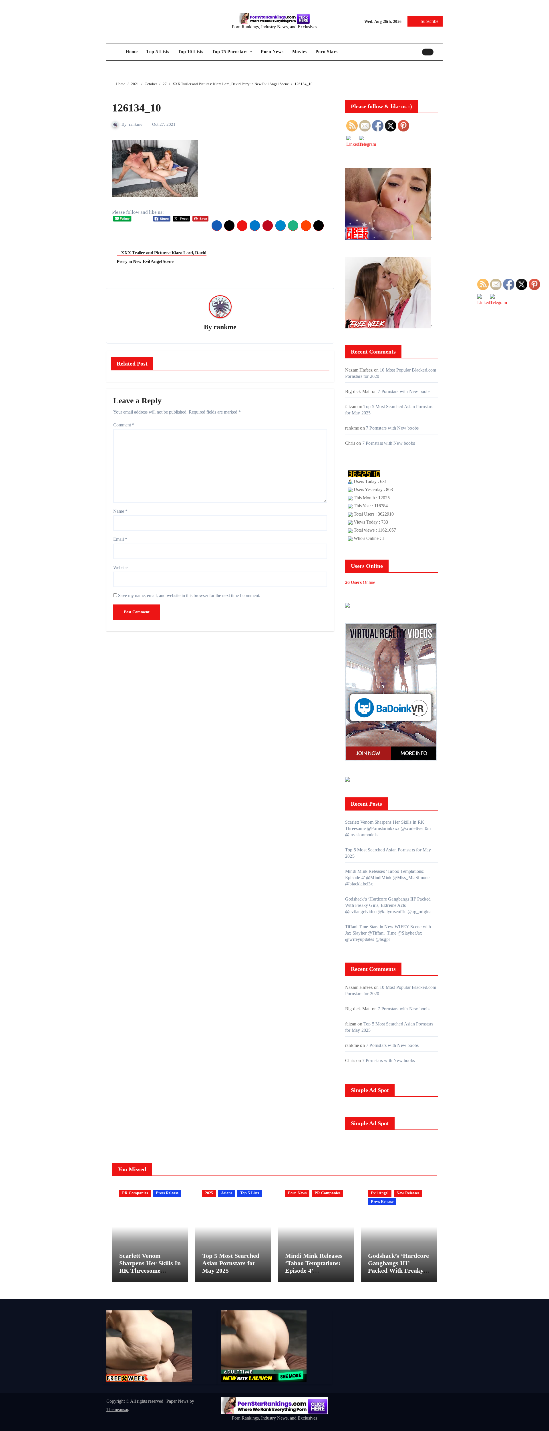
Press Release (167, 1193)
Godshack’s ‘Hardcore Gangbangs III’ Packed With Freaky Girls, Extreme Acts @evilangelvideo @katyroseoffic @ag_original (389, 905)
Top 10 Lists (190, 51)
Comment (123, 424)
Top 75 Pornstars (230, 51)
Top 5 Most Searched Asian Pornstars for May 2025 (230, 1263)
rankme (135, 124)
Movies (299, 51)
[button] (439, 52)
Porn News (272, 51)
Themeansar (117, 1409)
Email (120, 539)
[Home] (114, 52)
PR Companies (135, 1193)
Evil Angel (380, 1193)
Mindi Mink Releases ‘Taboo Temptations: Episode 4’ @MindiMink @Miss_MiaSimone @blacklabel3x (387, 877)
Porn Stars (326, 51)
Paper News (177, 1401)
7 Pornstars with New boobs (404, 391)
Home (132, 51)
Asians (226, 1193)
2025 (209, 1193)
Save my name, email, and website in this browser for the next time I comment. (189, 595)
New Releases (408, 1193)
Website (120, 567)
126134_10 (136, 108)
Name (120, 511)
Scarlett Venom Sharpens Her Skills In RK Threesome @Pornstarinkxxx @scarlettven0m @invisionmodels (388, 828)
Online (360, 582)
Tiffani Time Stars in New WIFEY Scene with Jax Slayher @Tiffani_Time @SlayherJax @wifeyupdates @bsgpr (388, 933)
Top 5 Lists (157, 51)
